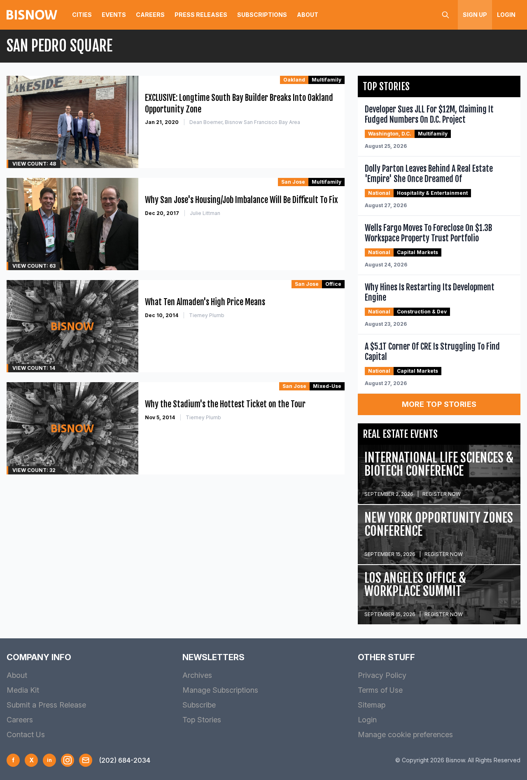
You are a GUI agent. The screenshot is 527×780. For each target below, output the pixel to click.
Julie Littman (205, 213)
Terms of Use (380, 690)
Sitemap (371, 705)
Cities (82, 14)
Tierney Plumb (206, 315)
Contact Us (26, 734)
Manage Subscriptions (220, 690)
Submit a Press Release (46, 705)
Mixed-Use (327, 386)
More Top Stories (439, 404)
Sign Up (475, 14)
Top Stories (201, 719)
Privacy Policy (382, 675)
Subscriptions (262, 14)
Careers (150, 14)
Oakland (294, 80)
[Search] (445, 15)
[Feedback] (85, 760)
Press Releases (201, 14)
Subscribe (199, 705)
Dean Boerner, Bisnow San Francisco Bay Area (244, 122)
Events (114, 14)
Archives (197, 675)
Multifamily (326, 80)
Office (333, 284)
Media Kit (23, 690)
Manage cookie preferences (405, 734)
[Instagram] (67, 760)
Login (506, 14)
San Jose (293, 182)
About (307, 14)
